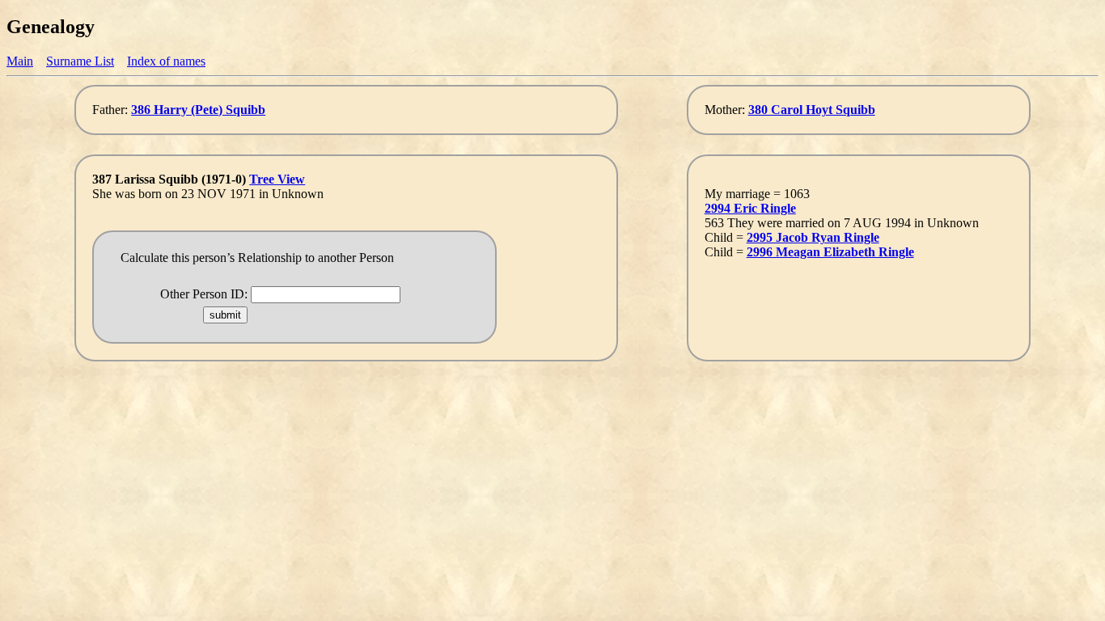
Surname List (80, 61)
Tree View (277, 179)
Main (19, 61)
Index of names (166, 61)
